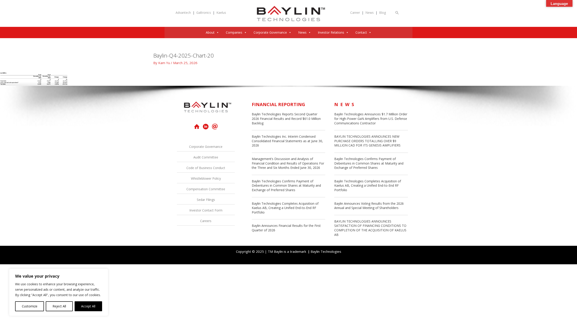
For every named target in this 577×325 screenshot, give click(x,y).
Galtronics (203, 12)
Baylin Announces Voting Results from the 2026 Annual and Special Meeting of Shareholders (369, 205)
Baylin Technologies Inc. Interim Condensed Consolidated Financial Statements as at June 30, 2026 (287, 140)
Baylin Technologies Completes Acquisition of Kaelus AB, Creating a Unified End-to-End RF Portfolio (285, 207)
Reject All (59, 306)
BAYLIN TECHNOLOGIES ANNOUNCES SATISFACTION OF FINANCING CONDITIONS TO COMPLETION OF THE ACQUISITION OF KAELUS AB (370, 228)
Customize (29, 306)
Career (355, 12)
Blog (382, 12)
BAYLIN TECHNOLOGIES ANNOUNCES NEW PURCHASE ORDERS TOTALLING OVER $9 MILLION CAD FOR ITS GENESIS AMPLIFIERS (367, 140)
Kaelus (221, 12)
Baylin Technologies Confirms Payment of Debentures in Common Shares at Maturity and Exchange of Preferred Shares (286, 185)
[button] (397, 13)
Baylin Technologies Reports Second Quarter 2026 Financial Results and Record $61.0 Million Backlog (286, 118)
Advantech (183, 12)
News (369, 12)
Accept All (88, 306)
